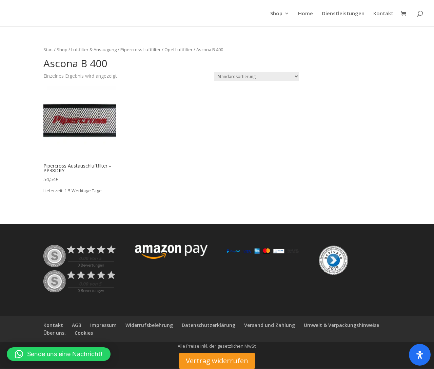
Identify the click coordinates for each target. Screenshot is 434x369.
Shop (276, 14)
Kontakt (383, 14)
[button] (59, 354)
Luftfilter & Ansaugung (94, 49)
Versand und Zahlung (269, 325)
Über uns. (54, 333)
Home (305, 14)
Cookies (84, 333)
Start (48, 49)
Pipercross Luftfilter (140, 49)
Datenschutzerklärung (208, 325)
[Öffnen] (420, 355)
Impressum (103, 325)
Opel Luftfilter (178, 49)
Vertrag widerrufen (217, 360)
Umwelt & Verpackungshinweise (341, 325)
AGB (76, 325)
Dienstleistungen (343, 14)
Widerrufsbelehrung (149, 325)
